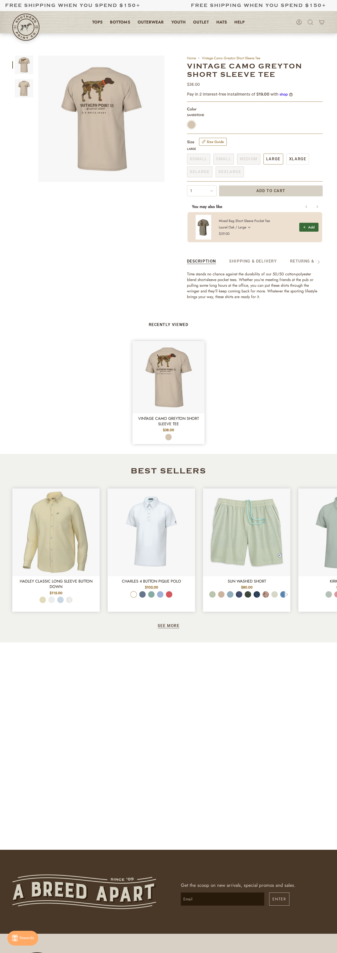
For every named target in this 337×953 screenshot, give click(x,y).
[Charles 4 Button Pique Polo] (151, 532)
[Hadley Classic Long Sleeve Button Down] (56, 532)
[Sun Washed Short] (246, 532)
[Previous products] (306, 206)
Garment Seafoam (212, 594)
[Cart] (321, 22)
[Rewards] (22, 938)
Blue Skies (160, 594)
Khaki (221, 594)
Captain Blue (142, 594)
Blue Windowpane (69, 600)
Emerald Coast (151, 594)
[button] (97, 22)
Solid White (51, 600)
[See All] (286, 594)
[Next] (330, 527)
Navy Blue (239, 594)
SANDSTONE (168, 437)
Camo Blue (257, 594)
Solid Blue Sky (60, 600)
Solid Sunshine (42, 600)
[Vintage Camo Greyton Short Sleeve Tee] (168, 377)
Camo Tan (265, 594)
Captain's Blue (230, 594)
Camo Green (248, 594)
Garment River (283, 594)
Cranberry (169, 594)
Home (191, 58)
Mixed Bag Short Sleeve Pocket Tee (244, 220)
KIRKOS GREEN (329, 594)
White (134, 594)
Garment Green (274, 594)
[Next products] (317, 206)
